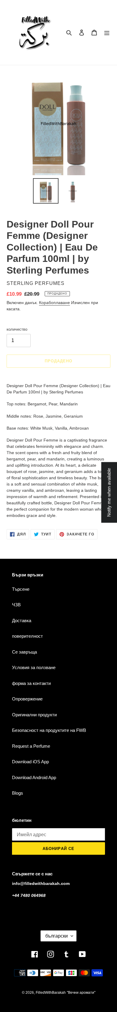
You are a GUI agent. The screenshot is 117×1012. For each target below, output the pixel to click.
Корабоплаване (54, 302)
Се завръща (24, 651)
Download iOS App (30, 761)
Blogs (17, 793)
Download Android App (34, 777)
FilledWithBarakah (51, 992)
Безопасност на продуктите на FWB (49, 730)
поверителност (27, 636)
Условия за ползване (34, 667)
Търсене (20, 589)
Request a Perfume (31, 746)
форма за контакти (31, 683)
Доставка (21, 620)
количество (17, 329)
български (56, 935)
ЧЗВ (16, 604)
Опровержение (27, 698)
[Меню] (106, 32)
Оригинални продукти (34, 714)
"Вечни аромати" (81, 992)
